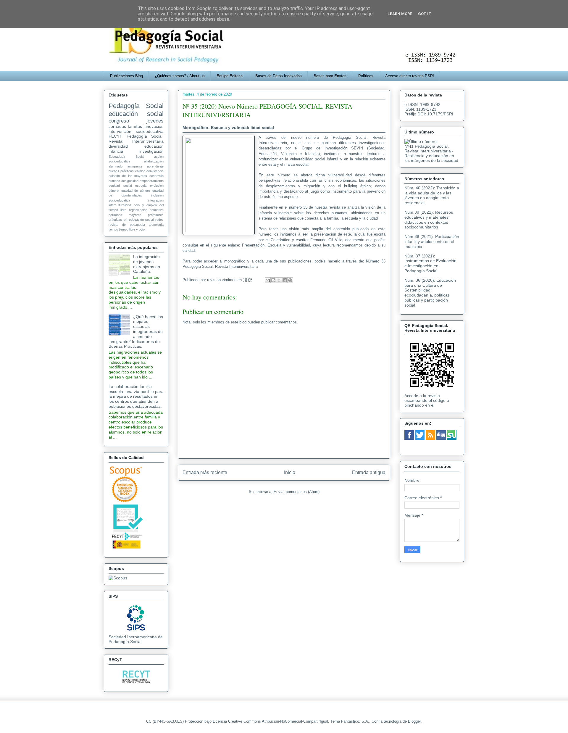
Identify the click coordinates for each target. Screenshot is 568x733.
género (114, 190)
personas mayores (125, 215)
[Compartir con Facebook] (285, 280)
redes (159, 219)
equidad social (120, 185)
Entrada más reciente (205, 472)
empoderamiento (152, 181)
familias (135, 126)
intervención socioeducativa (136, 131)
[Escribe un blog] (273, 280)
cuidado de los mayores (128, 176)
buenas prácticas (121, 171)
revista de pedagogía (127, 224)
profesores (156, 215)
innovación (153, 126)
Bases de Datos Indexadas (278, 76)
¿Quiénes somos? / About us (180, 76)
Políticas (365, 76)
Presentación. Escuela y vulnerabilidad (276, 245)
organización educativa (146, 210)
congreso (119, 121)
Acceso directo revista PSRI (409, 76)
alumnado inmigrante (125, 166)
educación (154, 146)
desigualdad (129, 181)
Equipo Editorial (230, 76)
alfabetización (154, 161)
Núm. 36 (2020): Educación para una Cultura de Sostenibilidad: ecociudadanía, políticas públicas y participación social (430, 292)
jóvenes (155, 121)
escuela (140, 185)
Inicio (289, 472)
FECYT (115, 136)
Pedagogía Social (136, 105)
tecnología (156, 224)
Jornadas (117, 126)
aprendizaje (155, 166)
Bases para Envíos (330, 76)
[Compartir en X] (279, 280)
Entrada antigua (368, 472)
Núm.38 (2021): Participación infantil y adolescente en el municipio (431, 241)
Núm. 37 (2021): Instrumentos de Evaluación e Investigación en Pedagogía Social (430, 263)
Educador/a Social (126, 156)
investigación (151, 151)
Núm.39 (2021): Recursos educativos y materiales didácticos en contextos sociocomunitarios (428, 219)
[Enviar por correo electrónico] (268, 280)
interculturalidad (120, 205)
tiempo (113, 229)
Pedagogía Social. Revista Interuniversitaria (136, 139)
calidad (140, 171)
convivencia (155, 171)
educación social (136, 113)
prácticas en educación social (131, 219)
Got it (424, 14)
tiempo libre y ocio (132, 229)
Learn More (400, 14)
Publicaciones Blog (126, 76)
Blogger (414, 721)
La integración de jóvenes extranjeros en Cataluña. (146, 264)
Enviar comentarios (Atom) (297, 491)
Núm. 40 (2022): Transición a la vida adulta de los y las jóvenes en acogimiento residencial (431, 195)
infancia (116, 151)
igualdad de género (135, 190)
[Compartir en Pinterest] (290, 280)
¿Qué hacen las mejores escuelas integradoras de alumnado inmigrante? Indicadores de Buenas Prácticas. (136, 331)
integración (156, 200)
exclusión (157, 185)
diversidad (118, 146)
